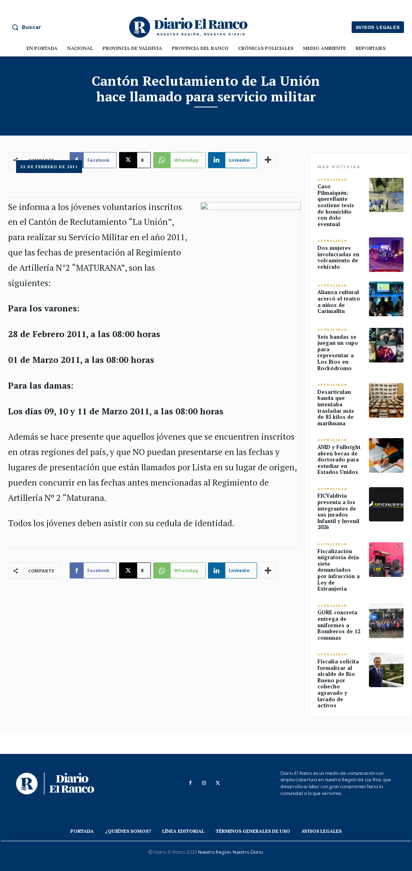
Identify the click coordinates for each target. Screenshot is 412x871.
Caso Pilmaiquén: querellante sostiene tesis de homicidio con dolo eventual (335, 205)
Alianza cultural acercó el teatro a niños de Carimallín (338, 301)
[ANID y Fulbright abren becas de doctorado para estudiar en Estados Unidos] (386, 455)
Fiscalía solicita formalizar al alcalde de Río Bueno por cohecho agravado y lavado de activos (338, 683)
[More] (268, 570)
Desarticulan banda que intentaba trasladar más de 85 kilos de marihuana (335, 407)
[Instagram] (204, 783)
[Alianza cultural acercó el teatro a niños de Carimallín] (386, 299)
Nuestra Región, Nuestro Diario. (231, 852)
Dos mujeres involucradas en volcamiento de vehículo (338, 257)
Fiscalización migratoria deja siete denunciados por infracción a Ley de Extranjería (338, 570)
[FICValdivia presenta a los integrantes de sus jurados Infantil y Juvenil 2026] (386, 504)
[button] (24, 27)
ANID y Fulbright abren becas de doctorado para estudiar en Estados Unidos (338, 459)
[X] (217, 783)
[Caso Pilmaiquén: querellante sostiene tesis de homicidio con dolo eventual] (386, 195)
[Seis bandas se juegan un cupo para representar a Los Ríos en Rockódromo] (386, 345)
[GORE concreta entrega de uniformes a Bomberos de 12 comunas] (386, 621)
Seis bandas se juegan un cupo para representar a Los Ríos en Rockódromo (337, 352)
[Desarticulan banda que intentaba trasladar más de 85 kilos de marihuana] (386, 400)
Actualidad (332, 179)
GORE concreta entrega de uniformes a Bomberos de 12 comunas (338, 625)
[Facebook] (190, 783)
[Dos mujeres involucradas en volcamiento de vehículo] (386, 254)
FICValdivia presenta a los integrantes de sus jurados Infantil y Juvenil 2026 (338, 511)
